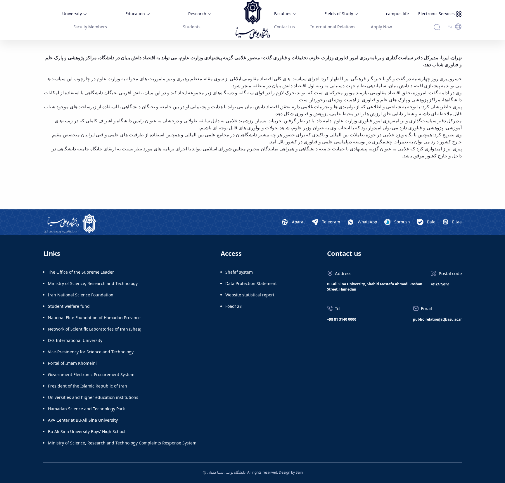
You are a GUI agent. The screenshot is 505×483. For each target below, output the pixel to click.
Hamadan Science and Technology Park (86, 408)
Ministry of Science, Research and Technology (93, 283)
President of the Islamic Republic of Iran (87, 386)
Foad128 (233, 306)
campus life (397, 13)
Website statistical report (249, 295)
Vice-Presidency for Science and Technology (91, 352)
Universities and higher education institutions (93, 397)
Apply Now (381, 26)
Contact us (284, 26)
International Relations (332, 26)
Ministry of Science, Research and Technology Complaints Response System (122, 443)
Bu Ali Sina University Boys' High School (86, 431)
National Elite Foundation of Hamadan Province (94, 317)
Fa (449, 26)
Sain (299, 472)
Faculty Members (90, 26)
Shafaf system (239, 272)
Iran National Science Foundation (80, 295)
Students (191, 26)
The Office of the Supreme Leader (81, 272)
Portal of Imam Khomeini (72, 363)
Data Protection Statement (251, 283)
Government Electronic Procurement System (91, 374)
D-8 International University (75, 340)
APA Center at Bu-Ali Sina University (83, 420)
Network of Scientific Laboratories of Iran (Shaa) (94, 329)
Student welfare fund (69, 306)
